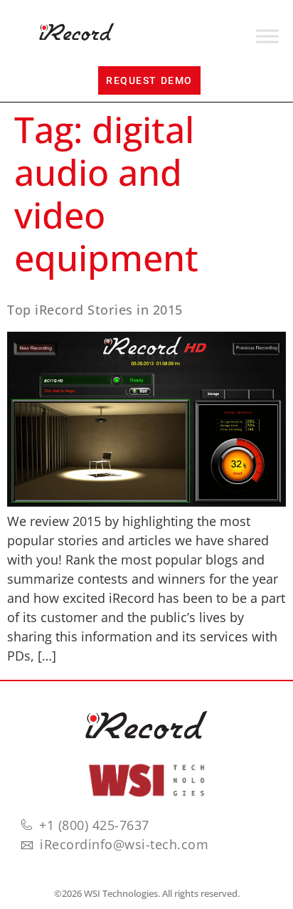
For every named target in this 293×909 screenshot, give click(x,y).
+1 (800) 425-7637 (94, 825)
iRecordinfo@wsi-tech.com (124, 844)
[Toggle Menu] (267, 36)
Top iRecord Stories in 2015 (95, 309)
